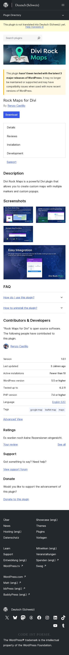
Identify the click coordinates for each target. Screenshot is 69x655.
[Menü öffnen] (63, 5)
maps (61, 410)
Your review (10, 444)
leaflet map (50, 410)
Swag (41, 566)
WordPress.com (14, 576)
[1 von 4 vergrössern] (28, 211)
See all (62, 444)
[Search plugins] (39, 38)
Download (11, 114)
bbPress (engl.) (14, 588)
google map (36, 410)
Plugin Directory (12, 15)
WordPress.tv (13, 566)
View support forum (15, 469)
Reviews (12, 136)
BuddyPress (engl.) (16, 594)
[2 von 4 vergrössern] (61, 211)
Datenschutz (11, 537)
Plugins (40, 531)
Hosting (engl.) (12, 531)
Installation (13, 144)
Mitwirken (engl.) (46, 548)
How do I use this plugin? (18, 297)
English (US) (59, 402)
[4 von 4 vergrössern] (61, 249)
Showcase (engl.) (47, 519)
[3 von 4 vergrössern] (28, 230)
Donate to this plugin (16, 499)
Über (6, 519)
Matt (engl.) (12, 582)
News (6, 525)
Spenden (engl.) (47, 560)
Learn (6, 548)
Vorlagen (41, 537)
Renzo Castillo (16, 105)
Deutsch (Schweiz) (23, 609)
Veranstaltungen (46, 554)
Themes (41, 525)
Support (11, 162)
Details (11, 127)
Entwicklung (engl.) (15, 560)
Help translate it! (34, 26)
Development (15, 153)
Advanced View (13, 419)
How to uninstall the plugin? (20, 308)
